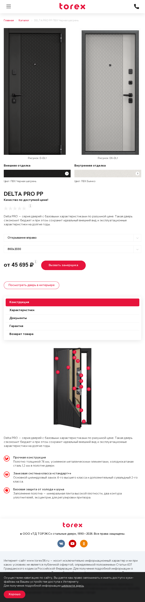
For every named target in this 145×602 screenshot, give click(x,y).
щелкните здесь (72, 585)
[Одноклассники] (84, 543)
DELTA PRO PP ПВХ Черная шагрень (56, 20)
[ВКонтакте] (61, 543)
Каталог (24, 20)
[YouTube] (72, 543)
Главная (9, 20)
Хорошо (14, 594)
